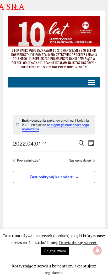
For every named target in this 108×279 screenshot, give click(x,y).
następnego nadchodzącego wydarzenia (55, 127)
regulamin (54, 272)
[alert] (54, 125)
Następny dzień (80, 160)
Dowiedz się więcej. (78, 242)
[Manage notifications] (97, 250)
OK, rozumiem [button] (55, 251)
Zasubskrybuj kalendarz (51, 176)
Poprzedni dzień (28, 160)
